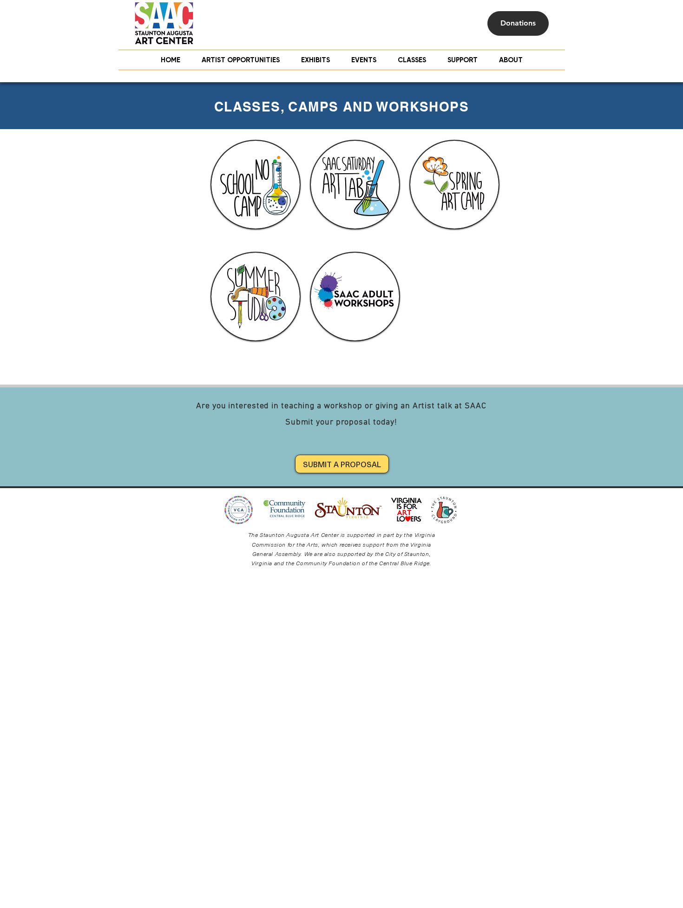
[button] (412, 60)
